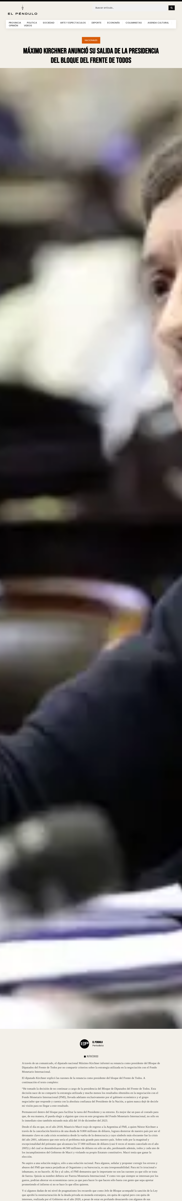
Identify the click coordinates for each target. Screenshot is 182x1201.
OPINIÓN (13, 25)
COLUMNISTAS (134, 22)
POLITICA (32, 22)
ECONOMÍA (113, 22)
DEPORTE (96, 22)
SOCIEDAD (48, 22)
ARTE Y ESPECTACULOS (73, 22)
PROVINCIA (15, 22)
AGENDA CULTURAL (158, 22)
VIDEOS (28, 25)
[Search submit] (171, 7)
